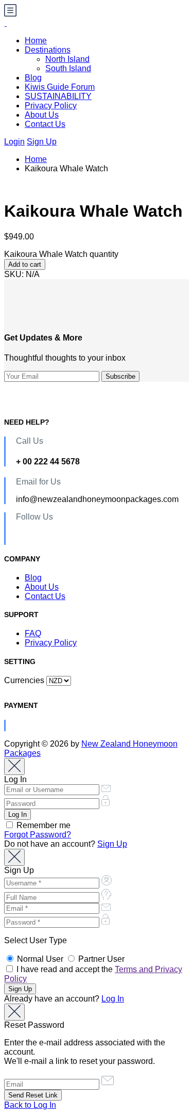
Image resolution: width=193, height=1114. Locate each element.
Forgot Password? (37, 834)
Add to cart (24, 264)
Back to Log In (30, 1105)
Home (36, 40)
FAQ (33, 633)
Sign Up (42, 141)
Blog (33, 77)
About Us (42, 114)
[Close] (14, 766)
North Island (67, 59)
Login (14, 141)
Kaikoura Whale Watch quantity (61, 254)
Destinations (48, 49)
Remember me (42, 825)
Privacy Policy (51, 105)
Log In (112, 998)
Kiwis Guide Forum (60, 87)
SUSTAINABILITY (58, 96)
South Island (68, 68)
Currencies (24, 680)
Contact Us (45, 124)
